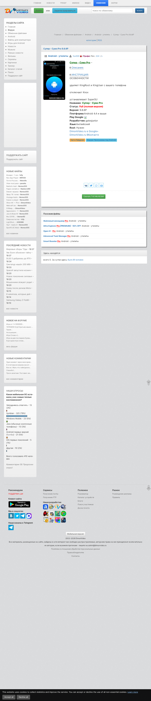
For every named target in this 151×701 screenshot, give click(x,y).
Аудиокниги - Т (12, 211)
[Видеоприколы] (51, 516)
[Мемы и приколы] (51, 507)
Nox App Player (12, 178)
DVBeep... (10, 208)
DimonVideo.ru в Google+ (84, 131)
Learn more (133, 692)
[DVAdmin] (46, 520)
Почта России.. (12, 181)
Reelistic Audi (11, 186)
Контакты (76, 556)
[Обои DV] (57, 522)
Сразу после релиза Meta (18, 288)
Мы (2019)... (11, 217)
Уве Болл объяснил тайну (18, 252)
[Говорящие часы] (46, 513)
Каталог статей (15, 69)
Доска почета (84, 508)
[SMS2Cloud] (63, 507)
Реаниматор (83, 494)
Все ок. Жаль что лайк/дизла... (18, 367)
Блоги (80, 501)
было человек (75, 260)
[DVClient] (57, 507)
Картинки (12, 62)
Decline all (23, 697)
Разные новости (15, 53)
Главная (37, 3)
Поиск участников (85, 504)
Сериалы (12, 59)
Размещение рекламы (122, 494)
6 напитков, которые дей (18, 294)
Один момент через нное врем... (19, 362)
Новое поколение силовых (19, 276)
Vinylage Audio (12, 197)
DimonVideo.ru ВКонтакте (84, 134)
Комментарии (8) (14, 464)
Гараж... (9, 330)
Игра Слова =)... (12, 335)
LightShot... (10, 222)
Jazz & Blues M (12, 214)
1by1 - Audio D (11, 225)
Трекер (63, 3)
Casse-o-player (12, 200)
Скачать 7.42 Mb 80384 (94, 196)
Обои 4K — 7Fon (12, 203)
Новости (51, 3)
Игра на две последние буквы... (18, 338)
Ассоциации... (12, 332)
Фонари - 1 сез (12, 175)
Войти (39, 10)
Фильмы (12, 56)
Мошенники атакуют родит (19, 282)
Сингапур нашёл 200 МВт (18, 264)
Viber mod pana (12, 183)
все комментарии (14, 379)
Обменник (101, 3)
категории (91, 40)
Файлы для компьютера (19, 40)
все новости (12, 308)
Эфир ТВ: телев (12, 194)
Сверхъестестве (12, 219)
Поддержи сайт (15, 75)
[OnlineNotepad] (46, 507)
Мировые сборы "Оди (16, 249)
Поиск (11, 72)
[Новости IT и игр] (51, 522)
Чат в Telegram (77, 140)
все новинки (12, 233)
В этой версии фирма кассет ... (18, 365)
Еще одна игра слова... (15, 341)
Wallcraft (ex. (11, 205)
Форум (114, 3)
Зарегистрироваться (64, 10)
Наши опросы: (14, 390)
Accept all (8, 697)
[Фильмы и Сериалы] (63, 522)
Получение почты (50, 494)
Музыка (11, 49)
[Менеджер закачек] (63, 513)
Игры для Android (16, 43)
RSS (100, 40)
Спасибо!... (10, 370)
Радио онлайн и (12, 189)
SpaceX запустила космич (18, 270)
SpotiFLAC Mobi (12, 228)
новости (25, 245)
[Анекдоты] (57, 516)
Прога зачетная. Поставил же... (18, 373)
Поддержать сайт (17, 155)
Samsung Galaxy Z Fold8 (17, 300)
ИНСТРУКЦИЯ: (80, 74)
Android (75, 3)
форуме (22, 320)
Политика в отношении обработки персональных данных (75, 549)
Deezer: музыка (12, 192)
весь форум (11, 346)
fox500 (76, 56)
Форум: (101, 140)
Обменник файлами (17, 33)
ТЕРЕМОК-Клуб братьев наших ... (19, 327)
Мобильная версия (75, 534)
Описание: (78, 67)
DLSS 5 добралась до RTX (18, 258)
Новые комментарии (18, 358)
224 (97, 56)
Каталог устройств (86, 497)
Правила (116, 497)
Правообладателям (75, 552)
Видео (88, 3)
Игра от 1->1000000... (15, 324)
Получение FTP (49, 497)
